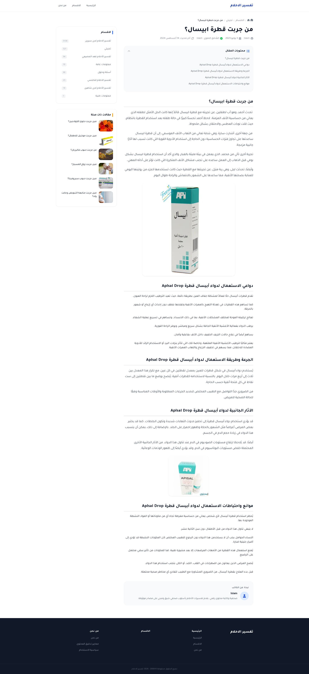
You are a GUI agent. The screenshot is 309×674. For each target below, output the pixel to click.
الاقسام (76, 5)
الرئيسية (91, 5)
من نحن (62, 5)
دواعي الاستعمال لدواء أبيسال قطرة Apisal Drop (224, 65)
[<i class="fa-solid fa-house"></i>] (250, 20)
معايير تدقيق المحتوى (88, 644)
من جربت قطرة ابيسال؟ (237, 58)
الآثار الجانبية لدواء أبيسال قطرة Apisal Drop (227, 77)
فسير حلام (241, 6)
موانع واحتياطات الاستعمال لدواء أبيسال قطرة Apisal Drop (218, 84)
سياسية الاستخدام (89, 650)
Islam (247, 38)
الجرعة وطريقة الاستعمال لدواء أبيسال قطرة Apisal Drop (219, 71)
